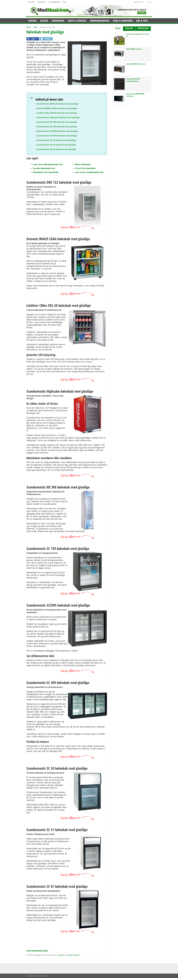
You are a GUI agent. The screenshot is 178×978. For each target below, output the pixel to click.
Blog (64, 2)
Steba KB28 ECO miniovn (136, 64)
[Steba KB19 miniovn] (119, 59)
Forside (32, 20)
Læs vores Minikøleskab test (48, 164)
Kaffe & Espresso (77, 20)
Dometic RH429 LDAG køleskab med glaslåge (57, 108)
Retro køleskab (82, 164)
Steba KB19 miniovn (134, 49)
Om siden (31, 2)
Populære (129, 28)
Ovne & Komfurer (123, 20)
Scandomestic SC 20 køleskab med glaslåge (56, 140)
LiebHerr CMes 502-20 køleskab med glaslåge (57, 113)
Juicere (44, 20)
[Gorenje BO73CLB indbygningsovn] (119, 89)
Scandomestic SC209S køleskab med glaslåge (57, 131)
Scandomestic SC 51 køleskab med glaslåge (56, 145)
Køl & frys (142, 20)
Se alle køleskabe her (44, 168)
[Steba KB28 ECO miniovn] (119, 74)
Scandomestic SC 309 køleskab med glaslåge (57, 136)
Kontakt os (42, 2)
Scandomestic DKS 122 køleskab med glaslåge (57, 104)
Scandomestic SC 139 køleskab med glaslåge (57, 127)
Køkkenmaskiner (99, 20)
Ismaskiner (58, 20)
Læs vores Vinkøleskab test (89, 172)
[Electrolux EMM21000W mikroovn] (119, 104)
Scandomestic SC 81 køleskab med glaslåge (56, 149)
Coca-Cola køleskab (85, 168)
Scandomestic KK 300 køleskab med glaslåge (57, 122)
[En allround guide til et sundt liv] (119, 44)
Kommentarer (143, 28)
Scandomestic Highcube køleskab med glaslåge (58, 117)
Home (28, 27)
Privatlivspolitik (54, 2)
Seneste (118, 28)
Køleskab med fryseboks (45, 172)
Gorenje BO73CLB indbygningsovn (133, 80)
